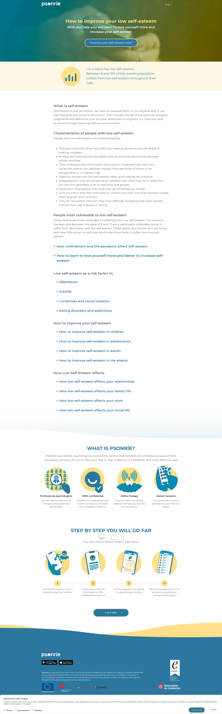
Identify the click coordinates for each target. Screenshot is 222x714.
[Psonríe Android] (50, 662)
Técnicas (9, 710)
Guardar (213, 709)
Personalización (23, 710)
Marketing (38, 710)
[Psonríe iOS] (66, 662)
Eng (167, 4)
